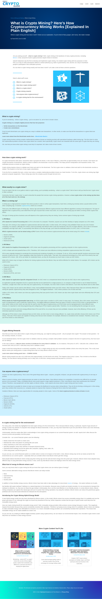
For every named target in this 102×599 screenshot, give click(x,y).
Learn (86, 3)
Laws (91, 3)
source (69, 483)
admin (48, 556)
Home (12, 18)
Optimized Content (45, 592)
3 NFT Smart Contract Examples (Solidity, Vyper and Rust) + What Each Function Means (79, 551)
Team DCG (15, 38)
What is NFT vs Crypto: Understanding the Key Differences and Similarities (22, 552)
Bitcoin (15, 58)
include (87, 231)
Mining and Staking (19, 18)
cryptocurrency (26, 205)
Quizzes (97, 3)
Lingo (81, 3)
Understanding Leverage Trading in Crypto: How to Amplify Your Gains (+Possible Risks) (51, 552)
